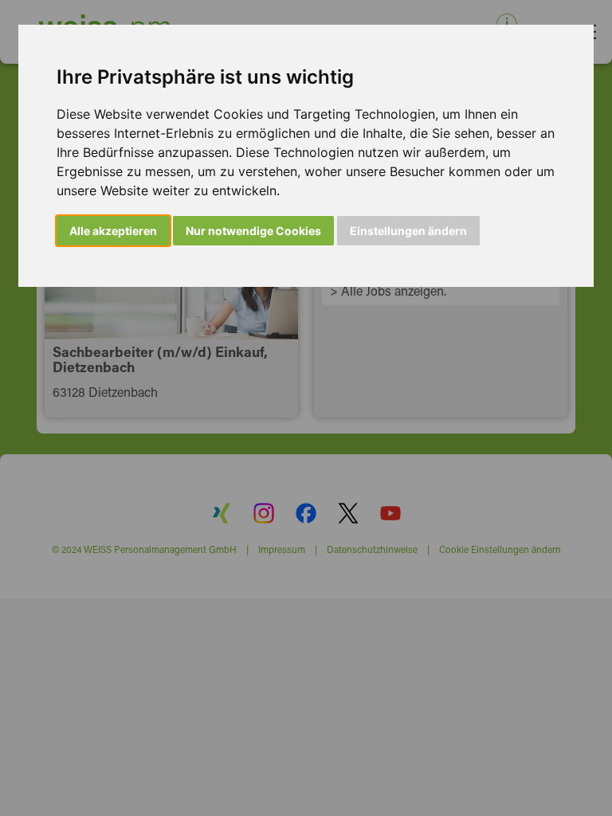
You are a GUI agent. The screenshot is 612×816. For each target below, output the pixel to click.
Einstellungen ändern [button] (408, 230)
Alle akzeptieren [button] (113, 230)
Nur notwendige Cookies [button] (253, 230)
